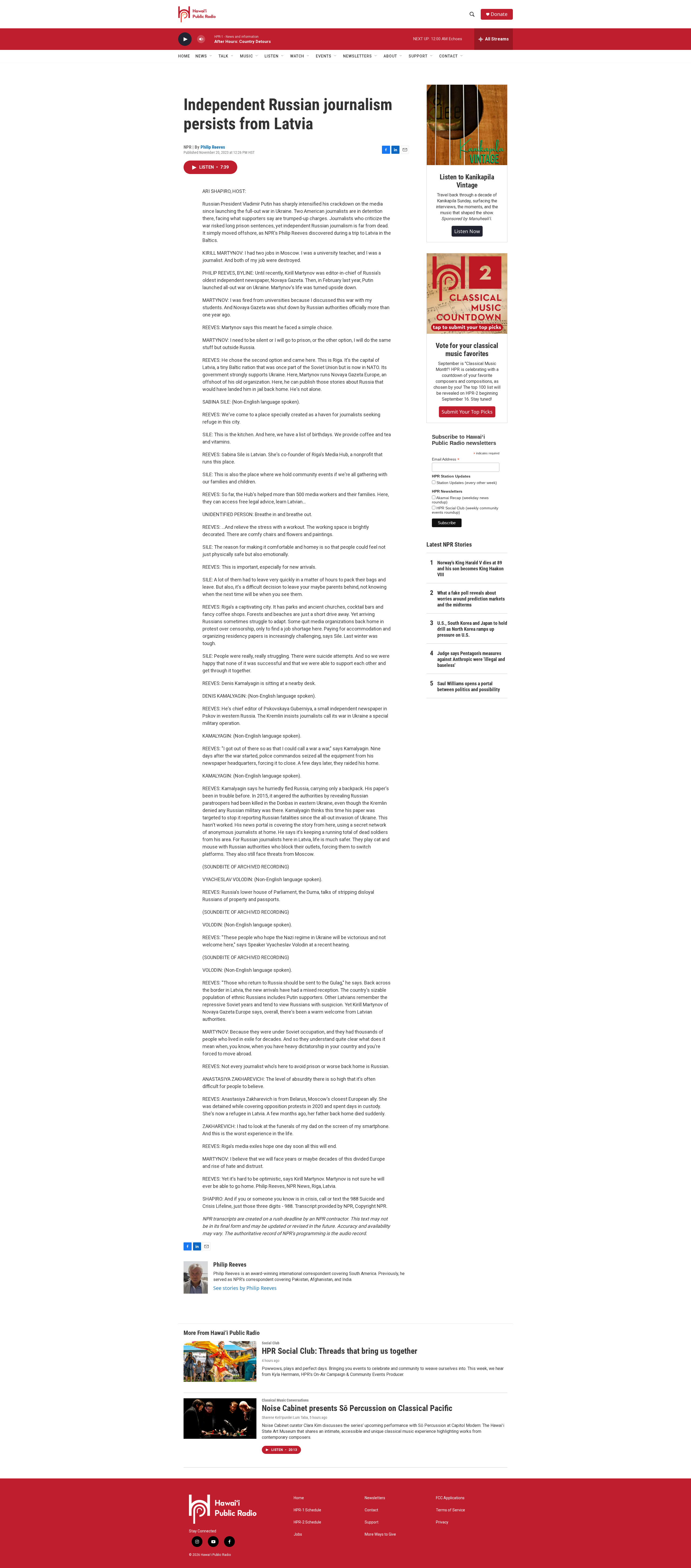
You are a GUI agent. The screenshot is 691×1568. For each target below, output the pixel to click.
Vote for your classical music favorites (467, 350)
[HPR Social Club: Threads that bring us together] (220, 1361)
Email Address (445, 459)
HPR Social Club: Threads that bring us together (339, 1351)
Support (371, 1522)
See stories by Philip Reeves (245, 1288)
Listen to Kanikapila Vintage (467, 181)
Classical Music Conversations (285, 1400)
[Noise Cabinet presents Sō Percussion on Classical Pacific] (220, 1418)
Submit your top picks (467, 411)
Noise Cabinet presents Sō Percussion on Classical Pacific (357, 1408)
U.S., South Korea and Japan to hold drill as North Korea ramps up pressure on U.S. (472, 629)
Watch (297, 56)
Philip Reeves (213, 147)
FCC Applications (450, 1498)
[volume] (201, 39)
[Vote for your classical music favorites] (467, 293)
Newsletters (375, 1498)
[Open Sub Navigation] (211, 56)
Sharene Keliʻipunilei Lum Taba (285, 1417)
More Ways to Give (380, 1534)
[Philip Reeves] (196, 1277)
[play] (185, 39)
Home (184, 56)
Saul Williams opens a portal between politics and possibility (468, 686)
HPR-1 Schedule (307, 1510)
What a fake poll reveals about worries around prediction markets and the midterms (471, 599)
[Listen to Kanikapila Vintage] (467, 125)
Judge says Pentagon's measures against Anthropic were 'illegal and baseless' (471, 659)
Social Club (270, 1343)
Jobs (298, 1534)
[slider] (210, 39)
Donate (499, 14)
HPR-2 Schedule (307, 1522)
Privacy (442, 1522)
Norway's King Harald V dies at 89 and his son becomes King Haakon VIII (470, 568)
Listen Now (467, 231)
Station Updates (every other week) (466, 482)
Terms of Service (450, 1510)
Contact (371, 1510)
